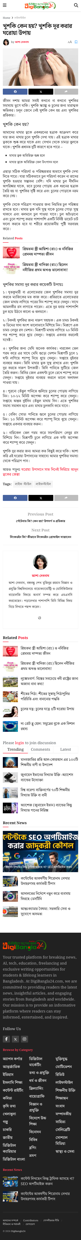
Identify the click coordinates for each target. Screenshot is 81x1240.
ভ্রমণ (32, 1156)
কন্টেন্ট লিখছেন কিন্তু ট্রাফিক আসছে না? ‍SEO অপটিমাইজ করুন (39, 867)
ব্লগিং (32, 1148)
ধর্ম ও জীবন (37, 1081)
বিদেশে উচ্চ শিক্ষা (37, 1121)
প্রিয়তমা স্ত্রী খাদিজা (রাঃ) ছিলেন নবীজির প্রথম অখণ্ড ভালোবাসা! (45, 267)
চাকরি (7, 1130)
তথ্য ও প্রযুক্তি (39, 1073)
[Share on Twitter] (40, 92)
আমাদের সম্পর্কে (10, 1221)
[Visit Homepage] (40, 5)
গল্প (5, 1122)
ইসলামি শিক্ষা (12, 1083)
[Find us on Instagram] (24, 1039)
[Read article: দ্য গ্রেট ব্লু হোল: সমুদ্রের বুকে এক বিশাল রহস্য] (10, 726)
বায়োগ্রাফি (36, 1096)
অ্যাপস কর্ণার (12, 1059)
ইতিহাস (8, 1075)
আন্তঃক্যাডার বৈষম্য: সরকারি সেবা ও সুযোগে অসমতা (45, 911)
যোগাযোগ (30, 1224)
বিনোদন (35, 1132)
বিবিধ (33, 1140)
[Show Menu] (4, 5)
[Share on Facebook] (15, 92)
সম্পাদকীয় (63, 1114)
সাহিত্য (60, 1122)
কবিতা (7, 1098)
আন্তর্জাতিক (11, 1067)
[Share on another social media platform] (66, 92)
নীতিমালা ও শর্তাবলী (12, 1224)
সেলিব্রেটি (63, 1130)
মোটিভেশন (64, 1067)
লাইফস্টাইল (20, 18)
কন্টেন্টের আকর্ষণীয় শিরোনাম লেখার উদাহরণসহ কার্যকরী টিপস (45, 881)
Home (6, 18)
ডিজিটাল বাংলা (14, 1159)
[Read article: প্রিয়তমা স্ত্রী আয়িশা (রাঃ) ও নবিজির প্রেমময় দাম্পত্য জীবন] (11, 252)
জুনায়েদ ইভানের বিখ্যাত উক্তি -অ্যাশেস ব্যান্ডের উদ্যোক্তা (47, 777)
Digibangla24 (18, 1231)
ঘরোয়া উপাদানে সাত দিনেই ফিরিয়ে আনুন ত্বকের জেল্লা (40, 472)
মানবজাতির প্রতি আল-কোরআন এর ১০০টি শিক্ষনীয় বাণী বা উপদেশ (49, 762)
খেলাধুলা (9, 1114)
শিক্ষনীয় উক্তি (65, 1090)
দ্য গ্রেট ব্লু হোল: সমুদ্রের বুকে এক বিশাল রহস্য (48, 726)
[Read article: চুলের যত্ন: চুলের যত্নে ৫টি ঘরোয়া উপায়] (10, 711)
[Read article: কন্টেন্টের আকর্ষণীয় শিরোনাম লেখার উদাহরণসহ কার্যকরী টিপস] (10, 881)
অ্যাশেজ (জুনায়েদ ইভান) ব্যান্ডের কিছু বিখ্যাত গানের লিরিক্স (46, 807)
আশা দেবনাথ (22, 42)
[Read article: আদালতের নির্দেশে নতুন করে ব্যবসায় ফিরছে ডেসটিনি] (10, 896)
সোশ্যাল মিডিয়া (62, 1141)
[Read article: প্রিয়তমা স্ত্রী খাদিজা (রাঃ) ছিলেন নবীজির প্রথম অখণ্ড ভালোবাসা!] (11, 268)
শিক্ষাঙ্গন (62, 1098)
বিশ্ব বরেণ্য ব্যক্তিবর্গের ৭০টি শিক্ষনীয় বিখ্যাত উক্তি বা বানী (45, 792)
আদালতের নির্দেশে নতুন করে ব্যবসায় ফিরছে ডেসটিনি (45, 896)
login (19, 743)
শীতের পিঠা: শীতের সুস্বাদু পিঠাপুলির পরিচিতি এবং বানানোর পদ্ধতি (45, 696)
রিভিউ (60, 1075)
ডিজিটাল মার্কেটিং (35, 1062)
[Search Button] (76, 5)
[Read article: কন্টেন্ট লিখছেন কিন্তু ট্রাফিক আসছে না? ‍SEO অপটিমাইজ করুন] (40, 858)
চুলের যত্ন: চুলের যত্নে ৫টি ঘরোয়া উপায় (47, 709)
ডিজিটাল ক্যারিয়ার (9, 1149)
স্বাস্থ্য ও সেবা (65, 1152)
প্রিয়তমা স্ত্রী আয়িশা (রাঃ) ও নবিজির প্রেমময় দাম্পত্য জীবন (48, 251)
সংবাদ (60, 1106)
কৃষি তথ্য (9, 1106)
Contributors (30, 1221)
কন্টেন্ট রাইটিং (13, 1090)
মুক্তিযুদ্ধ (61, 1059)
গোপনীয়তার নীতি (51, 1221)
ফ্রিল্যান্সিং (36, 1089)
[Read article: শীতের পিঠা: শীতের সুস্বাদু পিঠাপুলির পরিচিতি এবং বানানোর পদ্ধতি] (10, 696)
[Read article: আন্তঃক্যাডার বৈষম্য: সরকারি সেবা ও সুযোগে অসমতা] (10, 911)
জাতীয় (8, 1138)
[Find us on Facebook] (6, 1039)
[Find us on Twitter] (15, 1039)
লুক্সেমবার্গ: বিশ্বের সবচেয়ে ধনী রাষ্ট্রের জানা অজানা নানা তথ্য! (49, 681)
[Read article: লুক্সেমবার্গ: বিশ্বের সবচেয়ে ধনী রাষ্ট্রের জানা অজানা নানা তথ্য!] (10, 681)
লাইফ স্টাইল (23, 484)
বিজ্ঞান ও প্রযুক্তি (35, 1107)
